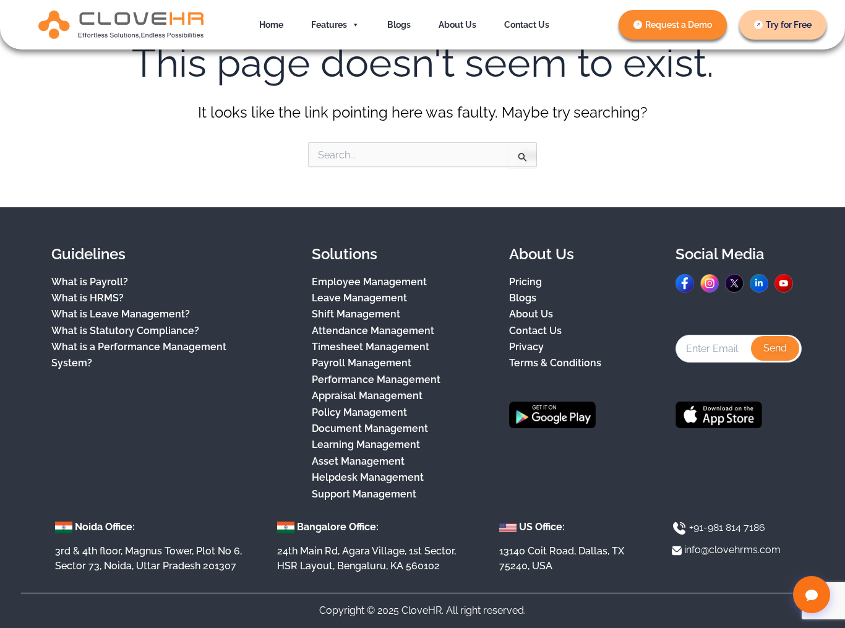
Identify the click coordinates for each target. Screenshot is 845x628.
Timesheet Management (370, 347)
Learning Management (366, 444)
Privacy (526, 347)
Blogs (399, 25)
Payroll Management (361, 363)
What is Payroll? (89, 282)
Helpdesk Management (368, 477)
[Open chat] (811, 594)
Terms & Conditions (555, 363)
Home (271, 25)
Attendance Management (373, 331)
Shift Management (356, 314)
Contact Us (526, 25)
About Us (457, 25)
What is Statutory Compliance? (125, 331)
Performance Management (376, 379)
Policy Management (359, 412)
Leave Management (359, 298)
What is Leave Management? (120, 314)
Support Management (364, 494)
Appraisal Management (367, 396)
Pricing (525, 282)
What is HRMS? (87, 298)
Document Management (370, 428)
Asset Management (358, 461)
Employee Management (369, 282)
